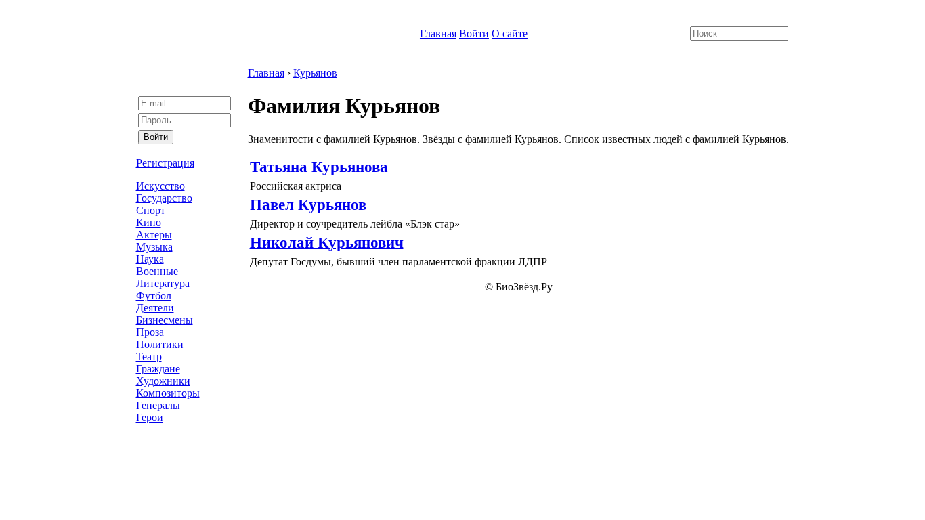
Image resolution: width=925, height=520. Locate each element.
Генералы (158, 405)
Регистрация (165, 163)
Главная (438, 33)
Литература (163, 283)
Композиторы (168, 393)
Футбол (153, 295)
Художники (163, 381)
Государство (164, 198)
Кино (148, 222)
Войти (474, 33)
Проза (150, 332)
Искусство (160, 186)
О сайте (510, 33)
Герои (149, 417)
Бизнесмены (164, 320)
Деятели (155, 307)
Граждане (158, 368)
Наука (150, 259)
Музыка (154, 247)
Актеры (154, 234)
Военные (157, 271)
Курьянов (315, 73)
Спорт (150, 210)
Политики (160, 344)
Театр (149, 356)
